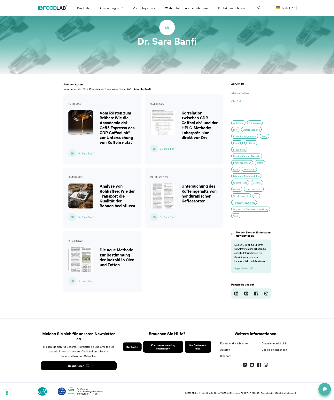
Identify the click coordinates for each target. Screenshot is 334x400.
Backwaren (255, 123)
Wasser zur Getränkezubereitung (250, 209)
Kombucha (249, 169)
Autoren (225, 349)
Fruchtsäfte (239, 149)
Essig (264, 136)
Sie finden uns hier (198, 346)
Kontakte (132, 347)
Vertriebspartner (144, 8)
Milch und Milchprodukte (246, 176)
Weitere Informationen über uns (186, 8)
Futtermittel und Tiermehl (246, 156)
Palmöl (236, 189)
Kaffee (260, 162)
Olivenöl (257, 182)
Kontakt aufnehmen (231, 8)
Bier (235, 129)
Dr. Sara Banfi (86, 153)
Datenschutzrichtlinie (274, 343)
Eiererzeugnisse (251, 129)
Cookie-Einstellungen (274, 349)
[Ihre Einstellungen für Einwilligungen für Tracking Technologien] (7, 393)
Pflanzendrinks (254, 189)
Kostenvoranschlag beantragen (163, 346)
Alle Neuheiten (240, 93)
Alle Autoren (238, 101)
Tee (256, 196)
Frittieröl (250, 143)
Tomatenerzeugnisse (244, 202)
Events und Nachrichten (234, 343)
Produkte (83, 8)
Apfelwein (238, 123)
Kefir (235, 169)
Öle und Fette (240, 182)
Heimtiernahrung (242, 162)
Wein (235, 215)
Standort (225, 356)
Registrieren (76, 366)
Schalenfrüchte (241, 196)
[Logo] (52, 7)
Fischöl (237, 143)
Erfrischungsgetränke (244, 136)
